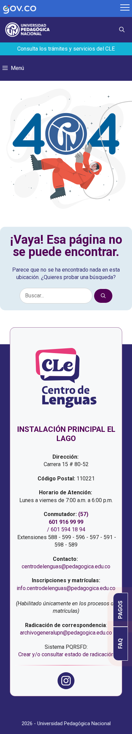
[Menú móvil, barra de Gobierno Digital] (125, 8)
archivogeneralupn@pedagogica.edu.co (66, 632)
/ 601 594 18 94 (66, 529)
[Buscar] (103, 296)
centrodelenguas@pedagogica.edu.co (66, 566)
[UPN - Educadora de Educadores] (30, 29)
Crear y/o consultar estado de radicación (66, 654)
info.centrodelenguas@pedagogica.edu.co (66, 588)
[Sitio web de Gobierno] (59, 8)
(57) (83, 514)
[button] (124, 29)
